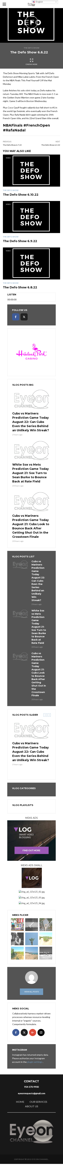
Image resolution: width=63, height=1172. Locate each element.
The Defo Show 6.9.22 (20, 241)
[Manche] (45, 924)
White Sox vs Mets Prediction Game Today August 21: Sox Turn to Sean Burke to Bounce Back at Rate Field (30, 473)
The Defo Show (31, 48)
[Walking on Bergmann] (17, 924)
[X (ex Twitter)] (24, 316)
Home (20, 1101)
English (39, 2)
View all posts (31, 991)
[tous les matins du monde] (45, 953)
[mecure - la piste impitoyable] (45, 938)
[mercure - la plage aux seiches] (31, 953)
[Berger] (17, 953)
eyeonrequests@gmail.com (31, 1093)
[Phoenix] (31, 938)
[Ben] (17, 938)
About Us (31, 1106)
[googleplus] (32, 1032)
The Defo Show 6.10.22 (20, 194)
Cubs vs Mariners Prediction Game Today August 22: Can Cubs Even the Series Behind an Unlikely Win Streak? (30, 422)
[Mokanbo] (31, 924)
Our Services (38, 1101)
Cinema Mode (31, 64)
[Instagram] (41, 1032)
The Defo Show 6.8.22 (20, 287)
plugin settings (35, 1061)
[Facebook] (15, 316)
